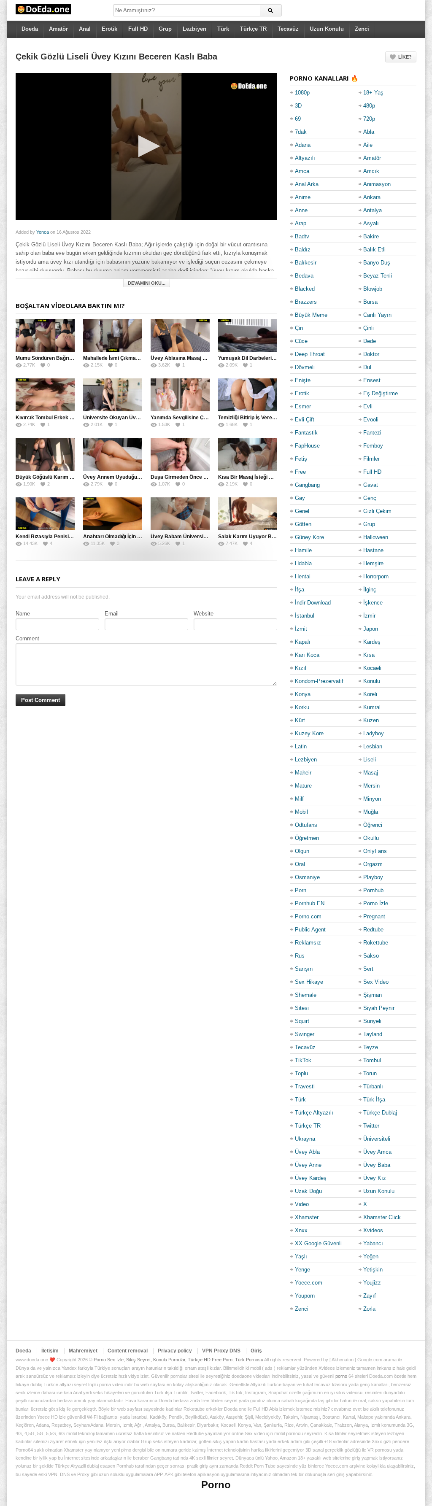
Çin (299, 328)
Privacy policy (175, 1351)
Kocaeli (372, 668)
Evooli (370, 419)
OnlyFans (375, 851)
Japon (370, 629)
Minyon (372, 799)
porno (341, 1376)
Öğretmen (307, 838)
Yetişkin (373, 1269)
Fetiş (301, 459)
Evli (368, 406)
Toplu (301, 1073)
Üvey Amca (377, 1152)
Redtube (373, 929)
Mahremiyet (83, 1351)
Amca (302, 171)
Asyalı (371, 223)
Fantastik (306, 432)
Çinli (368, 328)
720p (369, 119)
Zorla (369, 1309)
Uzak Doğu (308, 1191)
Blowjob (372, 289)
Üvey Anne (308, 1165)
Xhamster (307, 1217)
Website (203, 613)
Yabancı (373, 1243)
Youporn (305, 1296)
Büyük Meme (311, 315)
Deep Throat (310, 354)
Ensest (372, 380)
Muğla (370, 812)
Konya (302, 694)
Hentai (302, 576)
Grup (165, 29)
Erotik (109, 29)
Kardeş (372, 642)
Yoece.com (308, 1282)
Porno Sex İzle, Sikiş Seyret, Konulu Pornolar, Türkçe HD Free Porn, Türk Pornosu (178, 1359)
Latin (301, 746)
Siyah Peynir (378, 1008)
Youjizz (372, 1282)
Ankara (372, 197)
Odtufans (306, 825)
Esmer (303, 406)
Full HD (138, 29)
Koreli (370, 694)
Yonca (42, 232)
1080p (302, 92)
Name (23, 613)
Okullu (371, 838)
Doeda (30, 29)
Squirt (302, 1021)
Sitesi (302, 1008)
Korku (302, 707)
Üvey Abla (307, 1152)
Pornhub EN (309, 903)
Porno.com (308, 916)
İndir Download (313, 602)
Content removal (128, 1351)
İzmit (301, 629)
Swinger (304, 1034)
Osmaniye (307, 877)
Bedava (304, 276)
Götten (303, 524)
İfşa (299, 589)
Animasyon (377, 184)
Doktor (371, 354)
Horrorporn (376, 576)
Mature (303, 786)
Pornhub (373, 890)
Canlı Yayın (377, 315)
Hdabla (303, 563)
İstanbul (304, 616)
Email (112, 613)
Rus (300, 956)
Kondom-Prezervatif (319, 681)
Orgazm (373, 864)
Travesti (305, 1086)
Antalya (372, 210)
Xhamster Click (382, 1217)
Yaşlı (301, 1256)
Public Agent (310, 929)
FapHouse (307, 446)
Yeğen (370, 1256)
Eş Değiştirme (380, 393)
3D (298, 106)
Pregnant (374, 916)
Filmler (371, 459)
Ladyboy (373, 733)
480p (369, 106)
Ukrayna (305, 1139)
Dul (367, 367)
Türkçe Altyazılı (314, 1112)
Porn (300, 890)
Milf (299, 799)
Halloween (375, 537)
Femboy (373, 446)
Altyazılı (305, 158)
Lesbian (372, 746)
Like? (405, 56)
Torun (370, 1073)
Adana (302, 145)
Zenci (362, 29)
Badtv (302, 236)
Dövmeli (305, 367)
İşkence (373, 602)
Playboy (373, 877)
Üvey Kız (374, 1178)
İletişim (50, 1351)
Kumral (372, 707)
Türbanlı (373, 1086)
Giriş (256, 1351)
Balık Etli (374, 249)
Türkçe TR (253, 29)
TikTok (303, 1060)
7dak (301, 132)
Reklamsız (308, 942)
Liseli (369, 759)
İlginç (369, 589)
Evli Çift (304, 419)
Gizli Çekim (377, 511)
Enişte (302, 380)
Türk (223, 29)
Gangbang (307, 485)
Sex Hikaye (309, 982)
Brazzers (306, 302)
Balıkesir (305, 262)
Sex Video (376, 982)
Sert (368, 969)
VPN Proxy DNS (221, 1351)
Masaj (370, 772)
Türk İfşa (374, 1099)
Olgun (302, 851)
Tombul (372, 1060)
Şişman (372, 995)
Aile (368, 145)
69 (298, 119)
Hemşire (373, 563)
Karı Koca (307, 655)
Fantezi (372, 432)
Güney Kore (309, 537)
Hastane (373, 550)
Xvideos (373, 1230)
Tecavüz (288, 29)
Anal (85, 29)
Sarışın (304, 969)
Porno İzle (375, 903)
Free (300, 472)
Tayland (372, 1034)
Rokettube (375, 942)
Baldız (302, 249)
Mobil (301, 812)
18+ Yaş (373, 92)
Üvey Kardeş (311, 1178)
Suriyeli (372, 1021)
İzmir (369, 616)
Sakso (371, 956)
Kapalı (302, 642)
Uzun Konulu (327, 29)
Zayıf (369, 1296)
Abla (368, 132)
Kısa (369, 655)
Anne (301, 210)
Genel (302, 511)
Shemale (305, 995)
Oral (300, 864)
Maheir (303, 772)
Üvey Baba (376, 1165)
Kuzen (371, 720)
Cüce (301, 341)
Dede (369, 341)
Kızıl (300, 668)
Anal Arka (307, 184)
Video (302, 1204)
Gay (300, 498)
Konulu (371, 681)
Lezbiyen (194, 29)
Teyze (370, 1047)
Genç (369, 498)
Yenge (302, 1269)
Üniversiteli (376, 1139)
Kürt (300, 720)
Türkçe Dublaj (380, 1112)
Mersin (371, 786)
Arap (300, 223)
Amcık (371, 171)
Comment (27, 638)
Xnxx (301, 1230)
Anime (302, 197)
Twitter (371, 1126)
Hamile (303, 550)
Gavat (370, 485)
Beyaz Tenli (377, 276)
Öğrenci (372, 825)
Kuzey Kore (309, 733)
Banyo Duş (376, 262)
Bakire (371, 236)
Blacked (305, 289)
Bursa (370, 302)
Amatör (58, 29)
